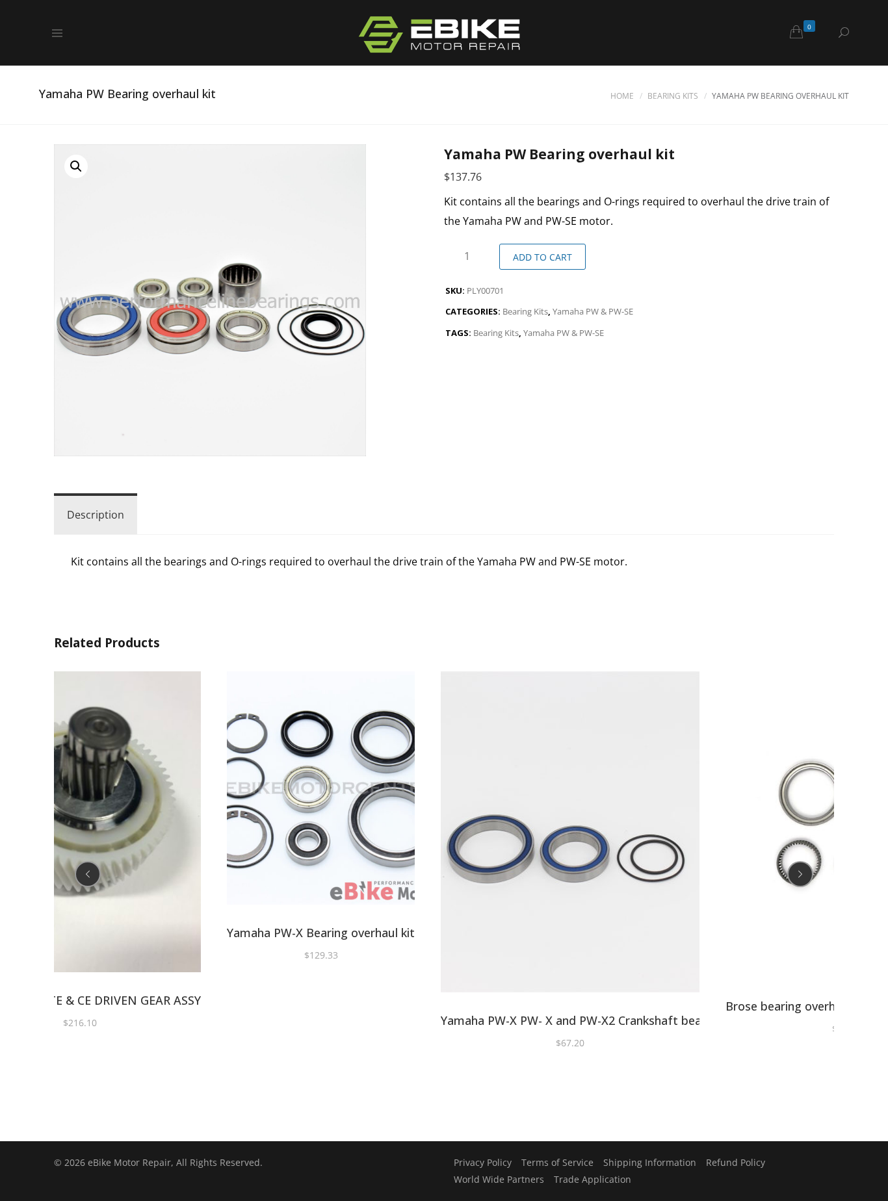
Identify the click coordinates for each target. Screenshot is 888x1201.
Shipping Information (649, 1162)
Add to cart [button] (80, 824)
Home (622, 95)
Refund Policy (735, 1162)
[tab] (95, 514)
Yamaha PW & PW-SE (593, 311)
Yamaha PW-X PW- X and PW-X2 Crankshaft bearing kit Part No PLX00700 (641, 1020)
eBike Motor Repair (129, 1162)
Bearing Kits (672, 95)
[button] (76, 166)
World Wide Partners (499, 1179)
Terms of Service (557, 1162)
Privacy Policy (483, 1162)
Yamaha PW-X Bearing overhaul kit (321, 932)
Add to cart (542, 257)
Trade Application (592, 1179)
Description (95, 515)
